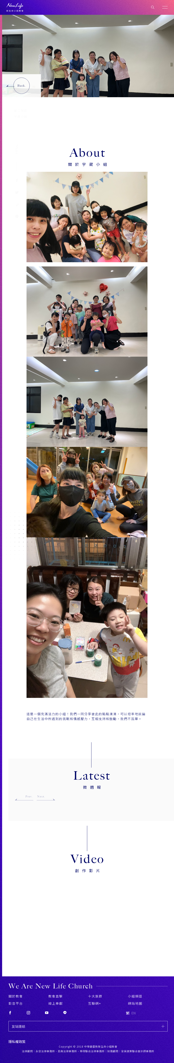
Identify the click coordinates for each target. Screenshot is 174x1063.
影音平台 (15, 1003)
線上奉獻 (55, 1003)
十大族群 (95, 996)
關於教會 (15, 996)
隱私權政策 (16, 1041)
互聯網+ (94, 1003)
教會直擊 (55, 996)
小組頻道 (135, 996)
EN (133, 1013)
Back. (21, 85)
